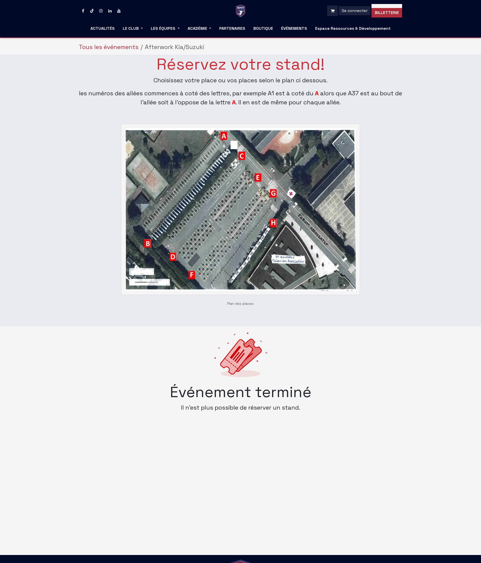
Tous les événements (109, 47)
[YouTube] (119, 11)
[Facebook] (83, 11)
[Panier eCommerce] (332, 11)
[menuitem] (102, 30)
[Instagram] (101, 11)
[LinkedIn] (110, 11)
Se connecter (355, 10)
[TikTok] (92, 11)
